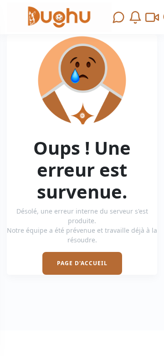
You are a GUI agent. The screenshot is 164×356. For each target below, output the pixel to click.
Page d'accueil (82, 263)
